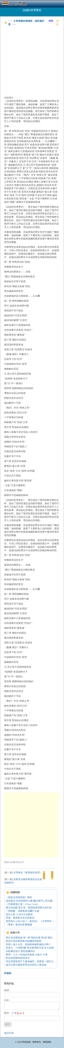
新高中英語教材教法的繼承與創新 (24, 941)
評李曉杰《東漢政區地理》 (27, 872)
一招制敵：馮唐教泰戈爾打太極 (22, 911)
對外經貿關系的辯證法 (18, 958)
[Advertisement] (32, 61)
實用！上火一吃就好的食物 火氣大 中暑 (26, 954)
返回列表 (9, 1033)
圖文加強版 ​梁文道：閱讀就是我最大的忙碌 (29, 907)
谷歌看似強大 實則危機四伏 (20, 951)
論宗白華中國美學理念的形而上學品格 (26, 965)
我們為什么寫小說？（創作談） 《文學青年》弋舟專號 (35, 921)
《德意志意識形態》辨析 (19, 897)
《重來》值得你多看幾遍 (19, 924)
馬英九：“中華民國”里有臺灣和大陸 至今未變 (30, 948)
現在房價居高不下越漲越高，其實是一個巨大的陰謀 (33, 961)
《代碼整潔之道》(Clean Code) (22, 904)
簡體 (51, 21)
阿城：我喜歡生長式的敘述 (20, 918)
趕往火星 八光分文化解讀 (19, 914)
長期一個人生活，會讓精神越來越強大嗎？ (28, 944)
